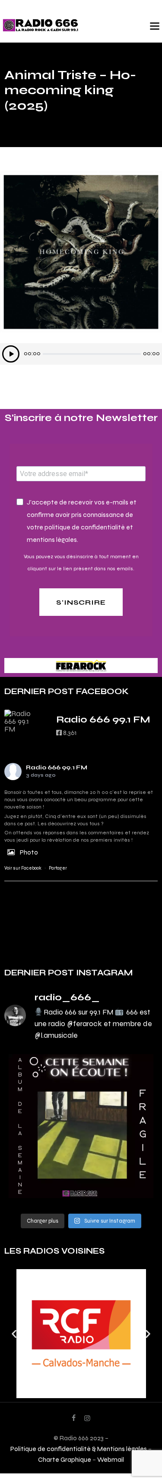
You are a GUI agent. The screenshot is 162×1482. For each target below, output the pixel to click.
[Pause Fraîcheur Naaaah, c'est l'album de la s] (81, 1126)
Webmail (110, 1459)
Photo (29, 852)
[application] (81, 354)
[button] (14, 1333)
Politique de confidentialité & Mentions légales (78, 1449)
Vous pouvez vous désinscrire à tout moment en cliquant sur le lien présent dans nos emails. (81, 562)
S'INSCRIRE (81, 602)
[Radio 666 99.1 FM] (21, 721)
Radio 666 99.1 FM (56, 767)
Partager (58, 868)
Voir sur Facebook (22, 868)
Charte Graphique (64, 1459)
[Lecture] (10, 354)
